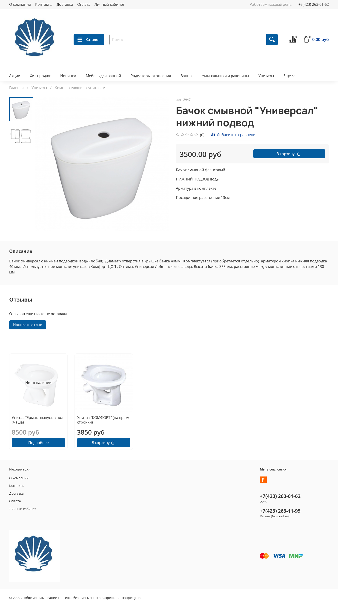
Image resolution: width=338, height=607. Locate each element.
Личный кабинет (110, 4)
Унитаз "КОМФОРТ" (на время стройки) (103, 420)
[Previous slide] (44, 164)
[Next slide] (159, 164)
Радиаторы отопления (151, 75)
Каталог (93, 39)
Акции (14, 75)
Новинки (68, 75)
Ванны (186, 75)
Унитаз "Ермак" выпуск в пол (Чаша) (37, 420)
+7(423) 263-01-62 (313, 4)
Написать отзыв (27, 324)
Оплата (83, 4)
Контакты (43, 4)
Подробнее (38, 442)
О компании (20, 4)
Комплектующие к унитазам (80, 87)
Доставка (65, 4)
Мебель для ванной (103, 75)
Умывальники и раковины (225, 75)
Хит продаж (40, 75)
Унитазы (266, 75)
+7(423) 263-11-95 (280, 511)
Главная (16, 87)
